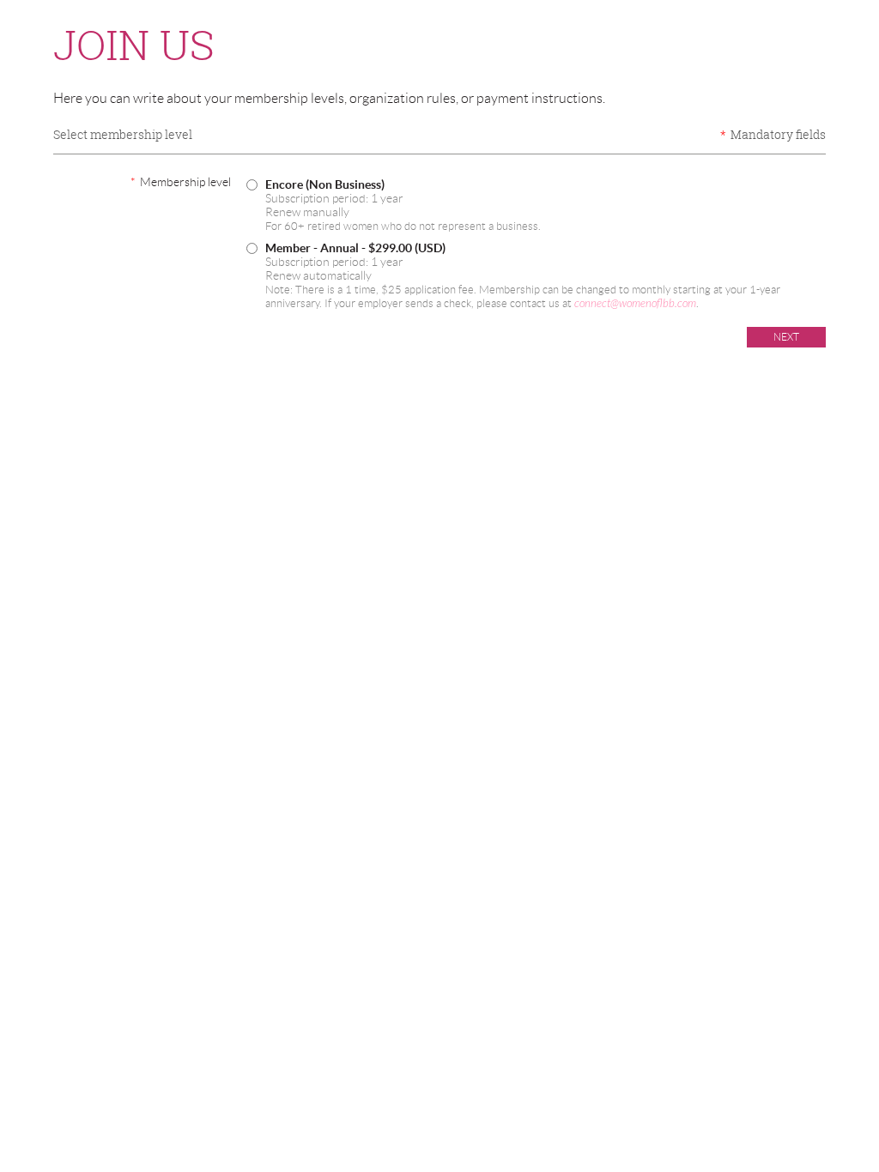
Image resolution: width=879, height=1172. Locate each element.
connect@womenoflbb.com (635, 304)
